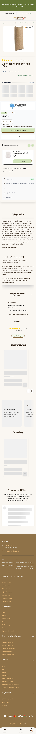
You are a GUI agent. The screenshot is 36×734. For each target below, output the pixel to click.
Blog (3, 669)
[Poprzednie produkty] (28, 391)
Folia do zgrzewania (7, 645)
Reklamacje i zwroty (7, 681)
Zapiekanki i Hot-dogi (8, 631)
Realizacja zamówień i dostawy (10, 684)
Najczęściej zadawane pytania (10, 687)
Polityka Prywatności (7, 678)
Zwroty (4, 705)
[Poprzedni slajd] (29, 145)
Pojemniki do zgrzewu (8, 642)
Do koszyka (25, 385)
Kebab (3, 612)
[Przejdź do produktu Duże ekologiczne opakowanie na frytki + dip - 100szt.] (15, 361)
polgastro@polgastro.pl (12, 551)
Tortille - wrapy (6, 625)
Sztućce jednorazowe (8, 654)
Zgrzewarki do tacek (7, 651)
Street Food (20, 23)
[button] (18, 294)
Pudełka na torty (6, 601)
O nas (3, 666)
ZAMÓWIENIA (6, 702)
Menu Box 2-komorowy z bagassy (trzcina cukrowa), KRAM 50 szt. (21, 152)
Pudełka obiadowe (7, 582)
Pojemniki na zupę (7, 592)
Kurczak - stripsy (6, 618)
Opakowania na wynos (8, 23)
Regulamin (5, 675)
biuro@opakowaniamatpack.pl (18, 314)
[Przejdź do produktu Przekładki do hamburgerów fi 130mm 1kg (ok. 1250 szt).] (15, 450)
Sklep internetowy (17, 723)
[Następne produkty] (32, 391)
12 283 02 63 (28, 13)
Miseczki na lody (6, 595)
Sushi (3, 622)
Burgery (4, 615)
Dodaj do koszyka (19, 130)
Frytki (3, 628)
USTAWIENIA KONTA (8, 699)
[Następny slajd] (32, 145)
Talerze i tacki (6, 589)
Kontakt (4, 672)
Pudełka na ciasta (7, 598)
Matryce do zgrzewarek (8, 648)
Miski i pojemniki (6, 586)
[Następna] (34, 5)
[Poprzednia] (2, 5)
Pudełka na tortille (29, 23)
